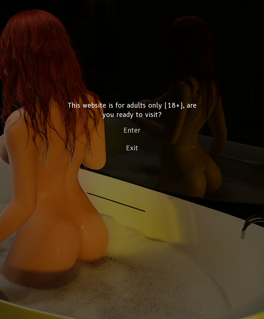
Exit (132, 148)
